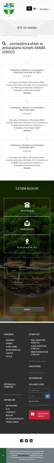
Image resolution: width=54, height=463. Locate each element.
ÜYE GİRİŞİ (44, 9)
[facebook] (22, 441)
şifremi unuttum (34, 401)
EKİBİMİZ (9, 343)
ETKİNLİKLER (10, 412)
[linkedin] (32, 441)
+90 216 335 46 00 (27, 211)
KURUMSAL (10, 340)
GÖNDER (27, 309)
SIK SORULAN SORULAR (14, 419)
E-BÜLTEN (9, 353)
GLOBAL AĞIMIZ (11, 347)
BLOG (8, 409)
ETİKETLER (4, 35)
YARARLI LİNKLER (12, 422)
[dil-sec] (35, 9)
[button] (27, 79)
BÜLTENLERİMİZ (11, 406)
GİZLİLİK (9, 356)
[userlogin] (47, 396)
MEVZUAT (9, 415)
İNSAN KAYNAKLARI (13, 350)
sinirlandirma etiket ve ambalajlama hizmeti (24, 35)
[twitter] (27, 441)
